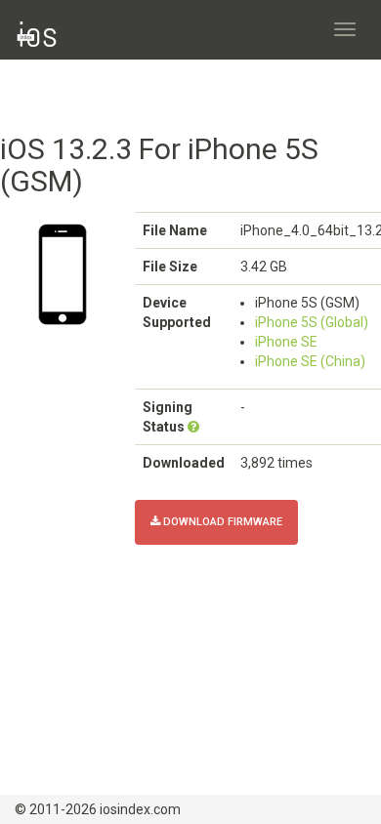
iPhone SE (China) (310, 361)
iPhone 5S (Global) (311, 322)
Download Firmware (221, 521)
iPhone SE (286, 342)
